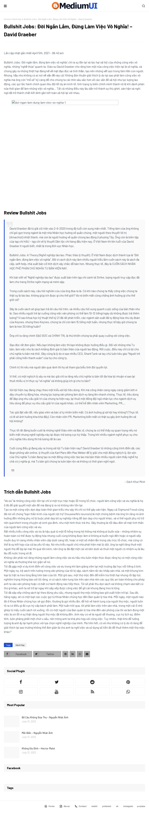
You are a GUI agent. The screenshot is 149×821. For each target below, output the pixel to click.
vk (117, 806)
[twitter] (57, 682)
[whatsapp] (128, 691)
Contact (83, 806)
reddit (94, 806)
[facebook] (21, 682)
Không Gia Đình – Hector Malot (38, 748)
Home (7, 19)
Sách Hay (16, 19)
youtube (141, 806)
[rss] (92, 691)
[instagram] (21, 691)
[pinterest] (128, 682)
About (67, 806)
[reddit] (92, 682)
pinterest (106, 806)
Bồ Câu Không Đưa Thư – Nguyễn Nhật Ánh (45, 717)
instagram (128, 806)
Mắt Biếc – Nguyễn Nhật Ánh (37, 732)
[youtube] (57, 691)
